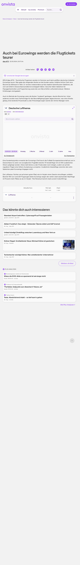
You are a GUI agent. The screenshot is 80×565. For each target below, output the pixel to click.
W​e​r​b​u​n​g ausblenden (46, 34)
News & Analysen (7, 19)
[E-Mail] (53, 69)
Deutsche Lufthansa (19, 108)
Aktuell (23, 10)
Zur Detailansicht (9, 156)
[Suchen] (60, 9)
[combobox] (39, 119)
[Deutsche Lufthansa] (6, 194)
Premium (41, 10)
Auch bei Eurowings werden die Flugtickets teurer (31, 19)
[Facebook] (41, 69)
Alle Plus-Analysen (67, 305)
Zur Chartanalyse (69, 156)
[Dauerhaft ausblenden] (74, 75)
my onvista (32, 10)
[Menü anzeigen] (18, 10)
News (14, 19)
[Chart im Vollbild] (73, 107)
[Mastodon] (38, 69)
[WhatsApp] (45, 69)
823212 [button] (9, 112)
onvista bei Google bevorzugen (18, 76)
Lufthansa (12, 195)
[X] (49, 69)
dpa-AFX (6, 61)
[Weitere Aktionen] (73, 197)
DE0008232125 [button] (19, 112)
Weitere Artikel (67, 263)
